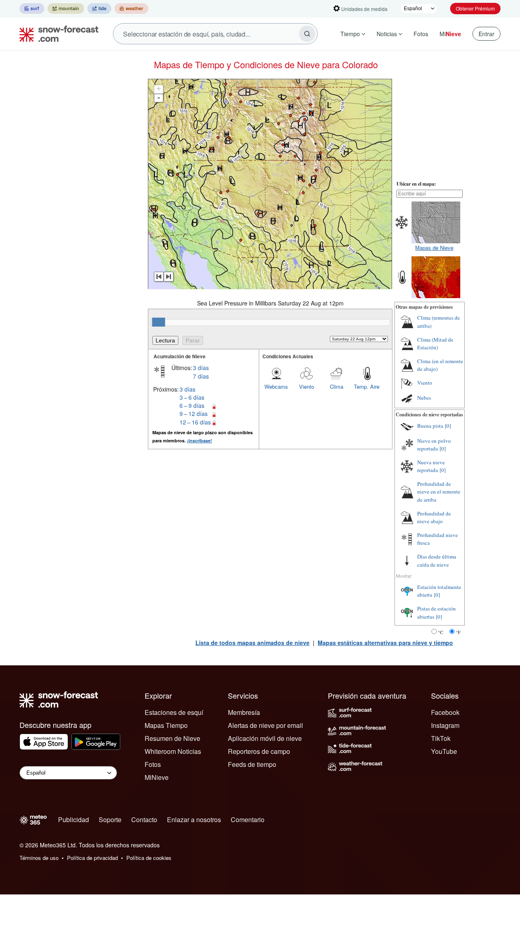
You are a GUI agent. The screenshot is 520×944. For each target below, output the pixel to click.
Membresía (244, 712)
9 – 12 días (194, 413)
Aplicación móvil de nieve (265, 738)
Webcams (276, 386)
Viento (306, 386)
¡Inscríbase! (199, 440)
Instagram (445, 725)
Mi (450, 34)
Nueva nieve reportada (431, 466)
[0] (448, 425)
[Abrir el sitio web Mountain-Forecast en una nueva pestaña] (66, 8)
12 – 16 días (195, 422)
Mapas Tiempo (166, 725)
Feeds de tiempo (252, 764)
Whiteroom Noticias (173, 751)
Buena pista (430, 425)
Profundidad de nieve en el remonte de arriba (438, 491)
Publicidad (73, 819)
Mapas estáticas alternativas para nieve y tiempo (385, 643)
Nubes (424, 397)
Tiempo (350, 34)
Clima (336, 386)
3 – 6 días (192, 397)
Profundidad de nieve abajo (434, 517)
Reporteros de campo (259, 751)
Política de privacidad (92, 858)
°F (458, 632)
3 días (201, 368)
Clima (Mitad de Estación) (435, 343)
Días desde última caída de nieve (436, 560)
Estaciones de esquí (174, 712)
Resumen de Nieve (172, 738)
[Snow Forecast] (56, 34)
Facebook (445, 712)
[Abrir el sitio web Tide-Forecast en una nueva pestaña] (99, 8)
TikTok (441, 738)
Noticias (387, 34)
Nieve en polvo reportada (434, 445)
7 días (201, 376)
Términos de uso (39, 858)
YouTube (444, 751)
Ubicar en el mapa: (416, 183)
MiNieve (157, 777)
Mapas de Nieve (434, 247)
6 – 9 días (192, 405)
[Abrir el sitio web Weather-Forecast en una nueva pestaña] (131, 8)
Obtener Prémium (475, 8)
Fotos (421, 34)
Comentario (247, 819)
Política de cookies (148, 858)
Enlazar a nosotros (194, 819)
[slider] (158, 322)
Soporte (110, 819)
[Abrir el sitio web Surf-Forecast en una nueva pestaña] (32, 8)
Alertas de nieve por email (265, 725)
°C (440, 632)
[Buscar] (307, 34)
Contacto (144, 819)
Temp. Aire (366, 386)
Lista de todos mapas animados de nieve (252, 643)
